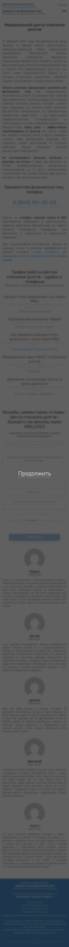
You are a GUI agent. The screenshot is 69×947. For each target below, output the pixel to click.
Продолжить (34, 473)
